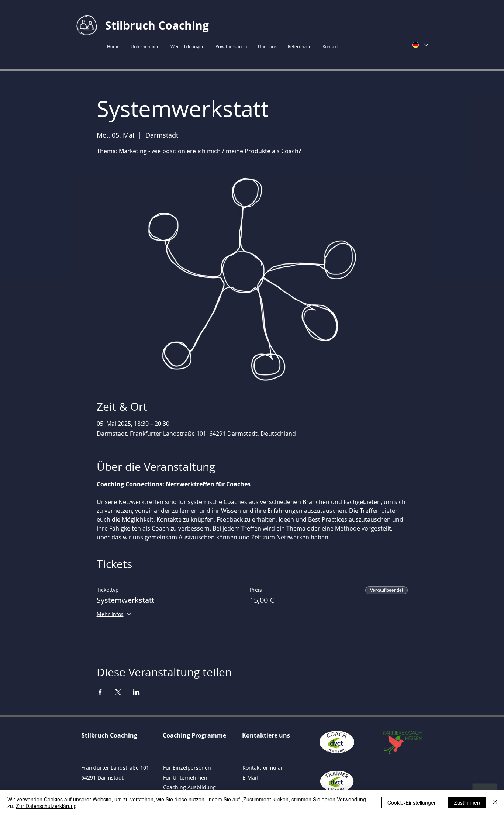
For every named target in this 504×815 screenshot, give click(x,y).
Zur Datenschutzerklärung (46, 805)
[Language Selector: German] (420, 45)
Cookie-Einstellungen (412, 802)
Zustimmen (467, 802)
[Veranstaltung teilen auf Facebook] (100, 692)
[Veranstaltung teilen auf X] (118, 692)
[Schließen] (495, 802)
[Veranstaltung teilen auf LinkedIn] (136, 692)
